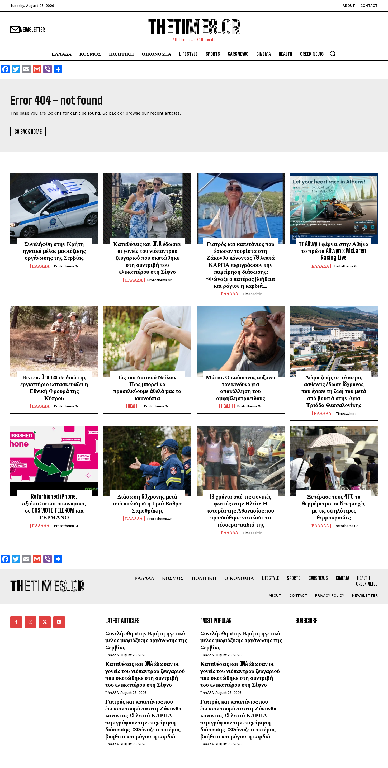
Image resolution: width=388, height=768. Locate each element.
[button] (332, 53)
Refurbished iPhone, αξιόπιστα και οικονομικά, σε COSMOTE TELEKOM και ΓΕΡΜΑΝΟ (54, 507)
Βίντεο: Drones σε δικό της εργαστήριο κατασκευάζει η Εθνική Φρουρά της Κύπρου (54, 387)
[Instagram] (30, 622)
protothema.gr (66, 266)
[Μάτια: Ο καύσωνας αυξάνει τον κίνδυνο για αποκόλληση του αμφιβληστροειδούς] (241, 341)
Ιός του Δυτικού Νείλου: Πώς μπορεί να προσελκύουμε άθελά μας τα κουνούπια (147, 387)
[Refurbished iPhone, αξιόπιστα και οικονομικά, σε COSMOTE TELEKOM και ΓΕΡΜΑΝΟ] (54, 461)
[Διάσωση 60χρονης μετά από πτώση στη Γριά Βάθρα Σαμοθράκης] (147, 461)
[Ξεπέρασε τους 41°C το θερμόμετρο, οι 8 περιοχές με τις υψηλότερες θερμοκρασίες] (334, 461)
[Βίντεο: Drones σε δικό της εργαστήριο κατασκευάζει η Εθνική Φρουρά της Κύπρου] (54, 341)
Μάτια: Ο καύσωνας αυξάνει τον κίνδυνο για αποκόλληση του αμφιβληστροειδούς (240, 387)
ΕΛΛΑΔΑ (41, 266)
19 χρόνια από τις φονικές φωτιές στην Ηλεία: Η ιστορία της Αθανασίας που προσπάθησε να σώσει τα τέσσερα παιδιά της (240, 510)
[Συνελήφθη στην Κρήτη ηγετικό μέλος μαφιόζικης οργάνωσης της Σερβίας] (54, 208)
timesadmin (252, 294)
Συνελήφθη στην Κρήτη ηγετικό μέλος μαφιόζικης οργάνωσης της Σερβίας (54, 250)
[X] (44, 622)
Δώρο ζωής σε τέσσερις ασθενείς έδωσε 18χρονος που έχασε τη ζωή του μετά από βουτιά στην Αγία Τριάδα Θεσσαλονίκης (333, 391)
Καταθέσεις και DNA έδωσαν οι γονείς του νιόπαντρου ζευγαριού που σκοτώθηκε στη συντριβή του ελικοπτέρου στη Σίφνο (147, 257)
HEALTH (134, 406)
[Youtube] (59, 622)
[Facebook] (16, 622)
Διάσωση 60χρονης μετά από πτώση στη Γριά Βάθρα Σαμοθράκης (147, 503)
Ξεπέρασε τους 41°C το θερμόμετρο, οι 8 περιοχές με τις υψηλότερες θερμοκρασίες (333, 507)
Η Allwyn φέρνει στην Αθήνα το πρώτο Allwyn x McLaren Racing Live (333, 250)
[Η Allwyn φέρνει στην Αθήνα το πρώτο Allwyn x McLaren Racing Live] (334, 208)
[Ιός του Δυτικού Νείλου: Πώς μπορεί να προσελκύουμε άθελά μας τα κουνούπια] (147, 341)
